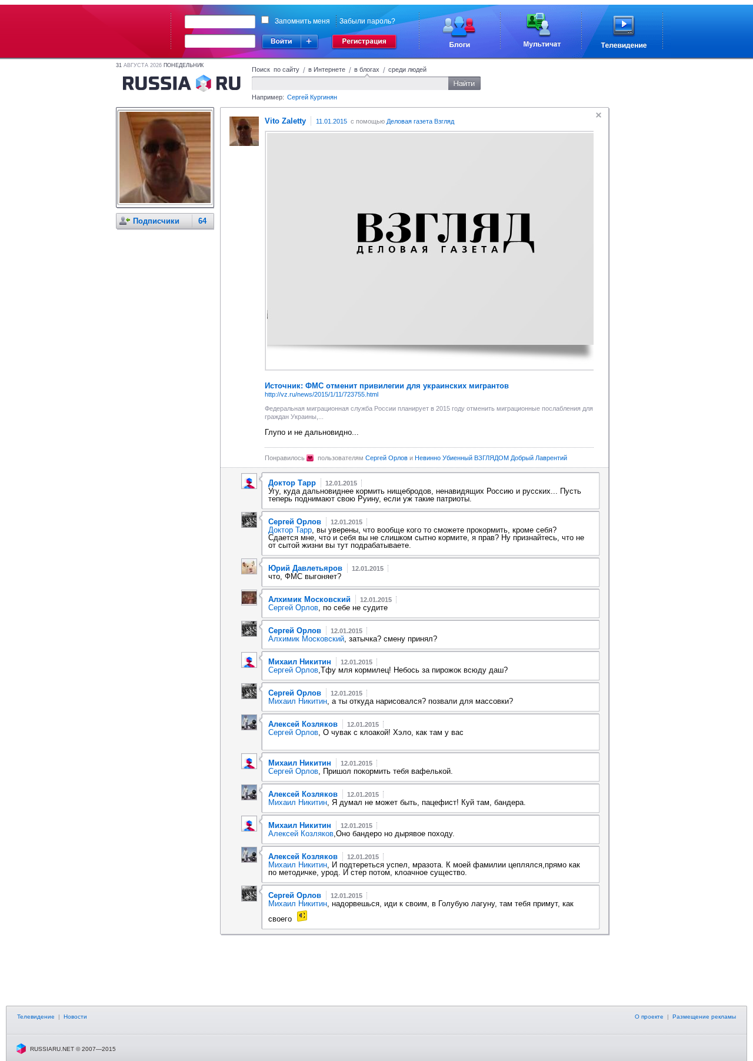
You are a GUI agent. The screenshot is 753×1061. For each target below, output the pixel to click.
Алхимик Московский (306, 638)
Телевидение (36, 1016)
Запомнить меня (302, 21)
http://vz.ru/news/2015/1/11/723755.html (321, 394)
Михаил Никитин (297, 701)
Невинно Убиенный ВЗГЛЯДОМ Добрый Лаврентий (491, 457)
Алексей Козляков (301, 833)
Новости (75, 1016)
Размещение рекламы (704, 1016)
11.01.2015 (331, 121)
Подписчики (156, 221)
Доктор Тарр (290, 529)
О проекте (649, 1016)
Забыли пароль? (367, 21)
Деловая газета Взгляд (420, 121)
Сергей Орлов (386, 457)
